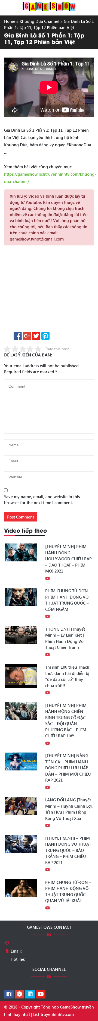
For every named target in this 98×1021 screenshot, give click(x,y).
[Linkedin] (30, 994)
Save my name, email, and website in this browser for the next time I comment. (42, 499)
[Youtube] (40, 994)
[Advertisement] (49, 290)
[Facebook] (9, 994)
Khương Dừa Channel (39, 21)
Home (9, 21)
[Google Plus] (19, 994)
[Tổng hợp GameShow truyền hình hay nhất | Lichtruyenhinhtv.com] (49, 6)
